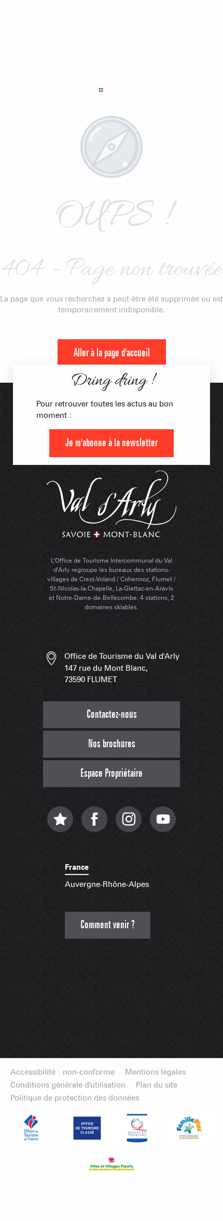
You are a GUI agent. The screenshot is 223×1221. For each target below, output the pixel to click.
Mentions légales (155, 1072)
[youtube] (163, 825)
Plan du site (156, 1085)
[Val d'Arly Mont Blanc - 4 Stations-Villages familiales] (111, 69)
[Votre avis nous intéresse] (60, 825)
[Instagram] (129, 825)
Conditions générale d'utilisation (68, 1085)
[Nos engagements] (85, 1127)
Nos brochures (111, 743)
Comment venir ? (107, 924)
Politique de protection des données (74, 1098)
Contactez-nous (112, 714)
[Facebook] (94, 825)
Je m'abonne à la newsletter (111, 443)
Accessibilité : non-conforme (62, 1072)
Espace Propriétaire (111, 773)
